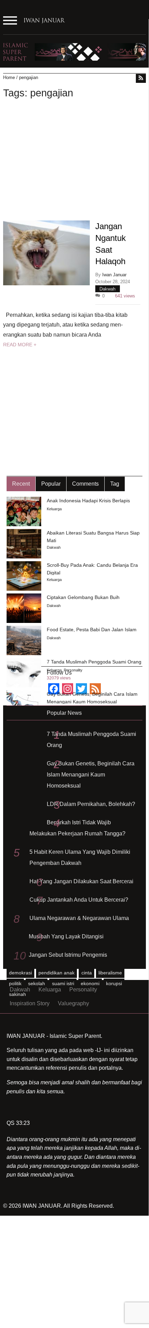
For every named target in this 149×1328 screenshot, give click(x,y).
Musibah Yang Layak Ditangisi (66, 936)
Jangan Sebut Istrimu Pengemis (68, 955)
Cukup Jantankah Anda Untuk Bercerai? (78, 900)
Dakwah (107, 289)
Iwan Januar (114, 274)
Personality (73, 670)
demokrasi (20, 972)
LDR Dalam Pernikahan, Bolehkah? (91, 804)
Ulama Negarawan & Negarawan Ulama (79, 918)
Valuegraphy (73, 1003)
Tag (114, 484)
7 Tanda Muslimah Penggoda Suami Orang (91, 739)
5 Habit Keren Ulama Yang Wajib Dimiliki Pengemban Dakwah (79, 857)
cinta (86, 972)
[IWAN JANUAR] (44, 25)
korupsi (114, 983)
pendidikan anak (56, 972)
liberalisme (110, 972)
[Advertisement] (74, 160)
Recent (21, 484)
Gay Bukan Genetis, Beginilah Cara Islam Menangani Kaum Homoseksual (90, 775)
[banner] (74, 51)
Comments (85, 484)
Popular (51, 484)
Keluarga (54, 509)
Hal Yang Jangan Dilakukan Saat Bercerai (81, 881)
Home (9, 77)
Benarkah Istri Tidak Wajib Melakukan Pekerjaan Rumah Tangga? (77, 827)
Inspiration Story (30, 1003)
